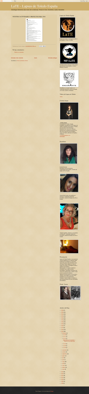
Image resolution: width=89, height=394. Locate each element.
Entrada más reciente (17, 58)
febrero (63, 367)
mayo (63, 361)
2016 (62, 329)
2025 (62, 312)
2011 (62, 377)
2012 (62, 375)
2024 (62, 314)
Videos (61, 96)
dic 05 (64, 345)
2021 (62, 319)
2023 (62, 316)
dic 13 (64, 338)
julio (63, 357)
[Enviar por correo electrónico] (39, 46)
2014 (62, 371)
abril (63, 363)
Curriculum (62, 136)
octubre (64, 351)
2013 (62, 373)
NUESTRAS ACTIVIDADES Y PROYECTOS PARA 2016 (69, 341)
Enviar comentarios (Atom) (22, 60)
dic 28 (64, 334)
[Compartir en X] (42, 46)
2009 (62, 381)
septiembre (64, 353)
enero (63, 369)
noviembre (64, 350)
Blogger (51, 391)
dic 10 (64, 343)
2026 (62, 310)
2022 (62, 318)
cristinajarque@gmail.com (65, 135)
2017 (62, 327)
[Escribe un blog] (41, 46)
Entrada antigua (52, 58)
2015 (62, 331)
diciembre (64, 333)
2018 (62, 325)
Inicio (35, 58)
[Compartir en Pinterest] (45, 46)
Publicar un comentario (19, 52)
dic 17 (64, 336)
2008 (62, 383)
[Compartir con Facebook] (43, 46)
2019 (62, 323)
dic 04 (64, 347)
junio (63, 359)
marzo (63, 365)
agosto (63, 355)
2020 (62, 321)
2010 (62, 379)
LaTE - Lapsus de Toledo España (34, 6)
